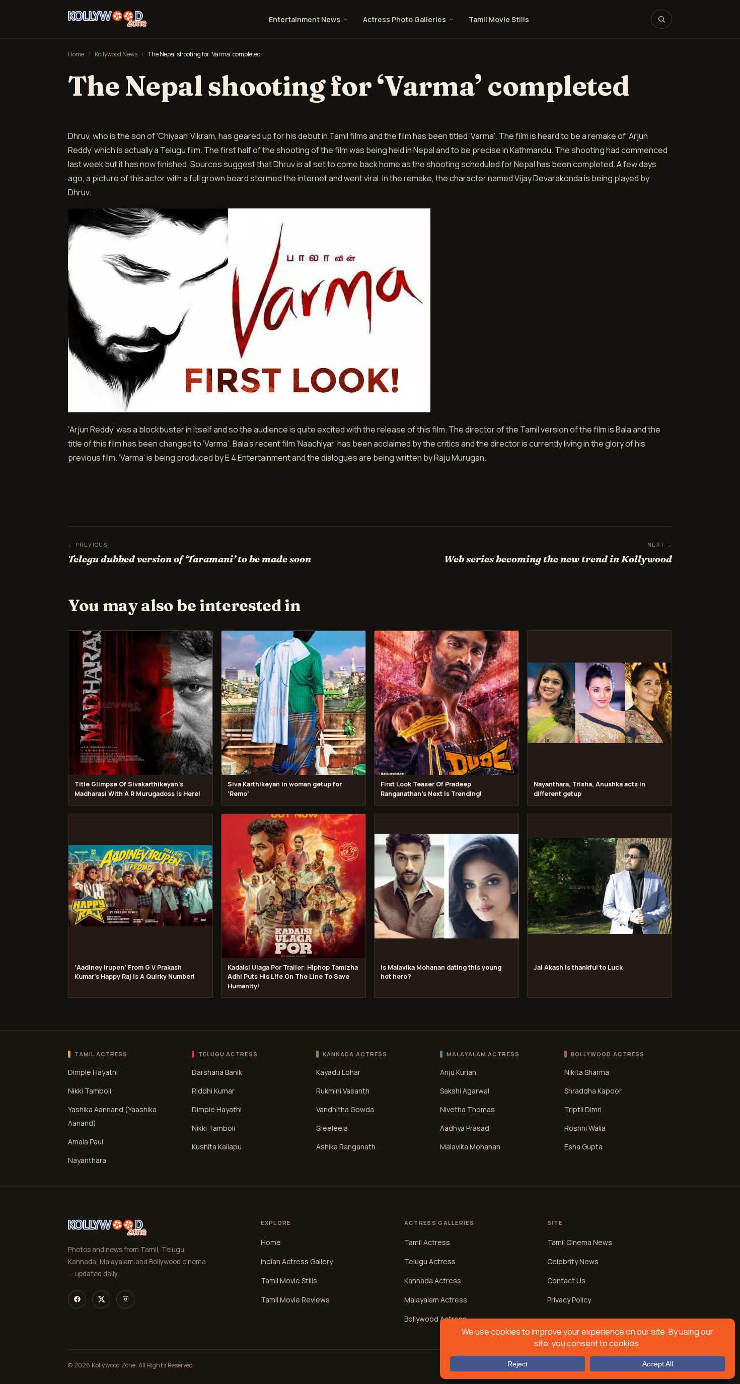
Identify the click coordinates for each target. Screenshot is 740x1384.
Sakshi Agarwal (464, 1091)
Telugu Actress (430, 1261)
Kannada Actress (432, 1280)
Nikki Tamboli (89, 1091)
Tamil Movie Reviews (295, 1299)
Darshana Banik (217, 1072)
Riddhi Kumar (213, 1091)
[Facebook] (77, 1299)
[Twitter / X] (101, 1299)
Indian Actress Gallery (297, 1261)
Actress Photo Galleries (404, 19)
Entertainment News (304, 19)
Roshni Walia (585, 1128)
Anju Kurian (458, 1072)
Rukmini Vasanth (342, 1091)
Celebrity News (573, 1261)
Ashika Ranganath (346, 1146)
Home (76, 54)
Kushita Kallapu (217, 1146)
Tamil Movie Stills (499, 19)
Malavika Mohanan (470, 1146)
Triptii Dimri (583, 1109)
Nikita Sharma (586, 1072)
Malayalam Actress (435, 1299)
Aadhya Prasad (464, 1128)
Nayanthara (87, 1160)
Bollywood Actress (435, 1319)
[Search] (661, 19)
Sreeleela (332, 1128)
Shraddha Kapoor (593, 1091)
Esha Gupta (583, 1146)
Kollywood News (116, 54)
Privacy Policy (569, 1299)
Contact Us (566, 1280)
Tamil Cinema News (579, 1242)
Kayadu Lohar (338, 1072)
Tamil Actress (427, 1242)
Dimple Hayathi (93, 1072)
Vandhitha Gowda (345, 1109)
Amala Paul (85, 1141)
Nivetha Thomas (467, 1109)
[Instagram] (125, 1299)
